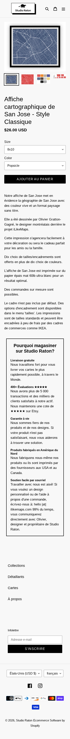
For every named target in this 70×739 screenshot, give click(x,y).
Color (8, 158)
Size (7, 141)
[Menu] (63, 8)
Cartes (13, 588)
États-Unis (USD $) (23, 673)
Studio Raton (24, 720)
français (52, 673)
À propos (15, 599)
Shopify (35, 725)
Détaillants (16, 577)
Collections (16, 566)
